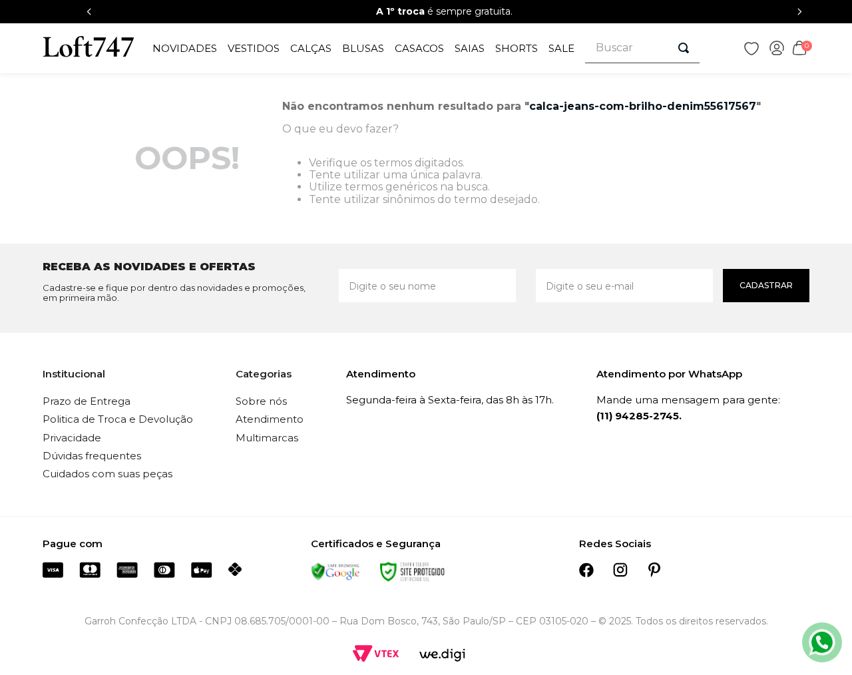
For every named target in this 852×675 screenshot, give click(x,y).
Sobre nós (261, 401)
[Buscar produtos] (684, 48)
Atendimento (270, 419)
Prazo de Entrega (86, 401)
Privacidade (72, 437)
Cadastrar (766, 285)
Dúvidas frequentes (92, 455)
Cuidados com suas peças (107, 473)
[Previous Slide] (89, 12)
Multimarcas (267, 437)
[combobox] (642, 48)
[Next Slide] (799, 12)
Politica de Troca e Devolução (118, 419)
